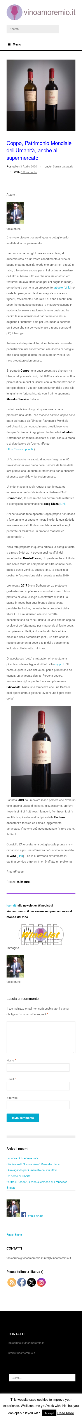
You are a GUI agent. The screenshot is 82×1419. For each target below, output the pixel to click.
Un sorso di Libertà (18, 1176)
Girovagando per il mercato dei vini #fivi (32, 1170)
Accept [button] (49, 1413)
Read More (65, 1412)
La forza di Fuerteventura (22, 1158)
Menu (17, 44)
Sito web (12, 1098)
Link (67, 287)
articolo (58, 287)
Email (11, 1079)
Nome (11, 1060)
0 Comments (29, 172)
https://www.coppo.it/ (20, 449)
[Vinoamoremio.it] (41, 12)
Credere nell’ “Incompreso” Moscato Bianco (34, 1164)
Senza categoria (63, 166)
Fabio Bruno (34, 1216)
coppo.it (59, 664)
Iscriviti (12, 905)
